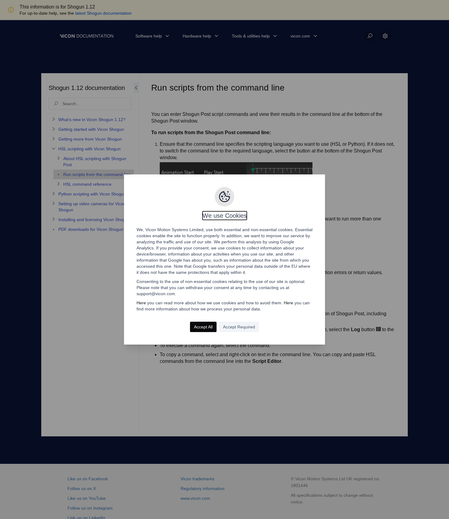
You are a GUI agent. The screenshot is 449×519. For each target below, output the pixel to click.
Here (141, 302)
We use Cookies (225, 215)
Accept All (203, 326)
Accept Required (239, 326)
